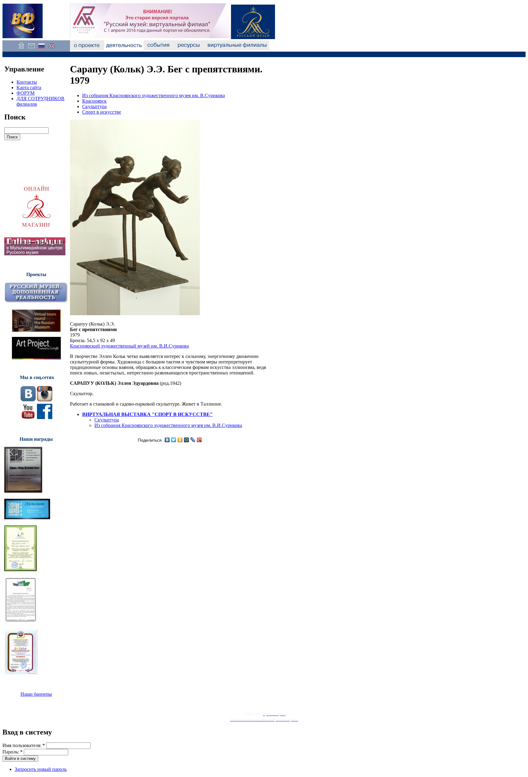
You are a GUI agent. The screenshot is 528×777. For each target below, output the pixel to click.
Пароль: (12, 751)
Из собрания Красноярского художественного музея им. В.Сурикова (153, 95)
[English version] (51, 48)
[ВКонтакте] (167, 440)
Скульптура (94, 106)
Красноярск (94, 101)
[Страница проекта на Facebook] (44, 417)
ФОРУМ (25, 93)
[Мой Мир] (186, 440)
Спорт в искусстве (101, 112)
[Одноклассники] (180, 440)
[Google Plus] (199, 440)
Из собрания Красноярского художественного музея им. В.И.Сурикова (168, 425)
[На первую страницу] (21, 48)
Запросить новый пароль (41, 769)
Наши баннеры (36, 694)
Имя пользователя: (23, 745)
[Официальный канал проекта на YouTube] (28, 417)
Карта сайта (28, 87)
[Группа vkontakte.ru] (28, 399)
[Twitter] (173, 440)
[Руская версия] (41, 48)
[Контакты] (31, 48)
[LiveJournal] (193, 440)
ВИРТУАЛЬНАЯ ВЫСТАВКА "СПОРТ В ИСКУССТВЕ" (147, 414)
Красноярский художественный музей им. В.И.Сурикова (129, 345)
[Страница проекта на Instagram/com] (44, 399)
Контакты (26, 82)
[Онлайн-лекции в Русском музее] (34, 253)
